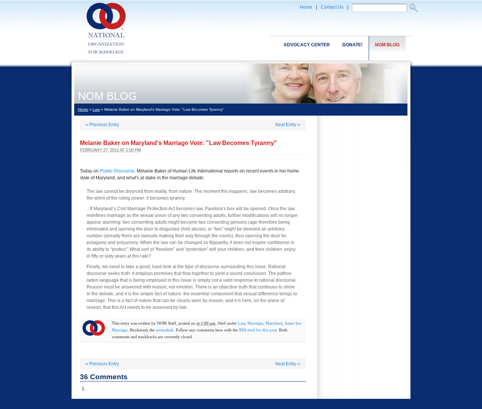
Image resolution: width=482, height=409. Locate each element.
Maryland (273, 323)
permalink (165, 330)
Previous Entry (102, 124)
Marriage (255, 323)
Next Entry (287, 124)
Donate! (352, 44)
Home (306, 7)
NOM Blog (387, 44)
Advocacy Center (307, 44)
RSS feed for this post (258, 330)
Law (96, 109)
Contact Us (332, 7)
